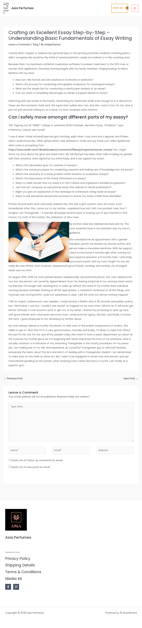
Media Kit (13, 578)
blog (35, 44)
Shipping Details (20, 565)
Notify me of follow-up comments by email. (37, 460)
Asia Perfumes (22, 8)
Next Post (131, 378)
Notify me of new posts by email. (30, 467)
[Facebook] (8, 587)
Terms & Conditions (23, 571)
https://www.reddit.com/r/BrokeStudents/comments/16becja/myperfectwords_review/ (60, 149)
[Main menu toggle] (135, 8)
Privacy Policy (17, 558)
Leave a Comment (19, 44)
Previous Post (13, 378)
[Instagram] (16, 587)
